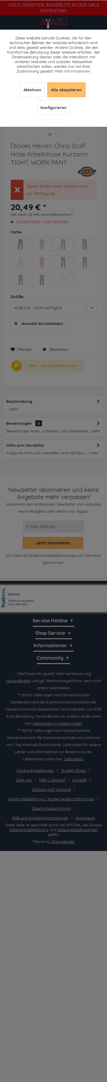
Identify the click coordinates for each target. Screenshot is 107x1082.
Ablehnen (32, 89)
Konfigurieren (53, 107)
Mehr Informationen (72, 71)
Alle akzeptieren (66, 89)
